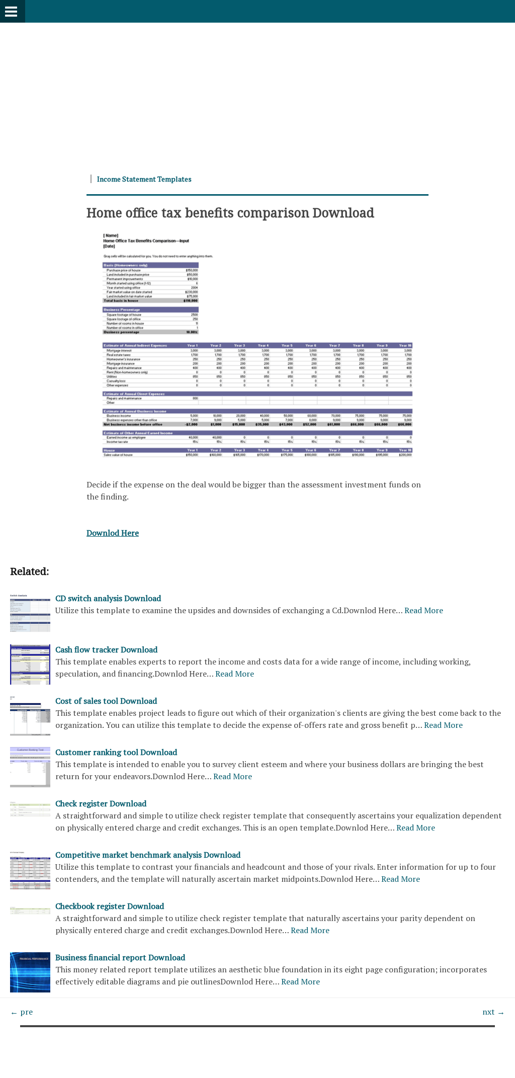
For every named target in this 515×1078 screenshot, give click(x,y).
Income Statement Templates (144, 179)
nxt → (493, 1011)
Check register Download (100, 803)
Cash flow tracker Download (106, 649)
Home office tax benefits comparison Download (230, 212)
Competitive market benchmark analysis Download (147, 854)
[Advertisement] (257, 93)
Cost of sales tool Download (106, 700)
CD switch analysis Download (108, 598)
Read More (423, 610)
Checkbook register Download (109, 905)
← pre (21, 1011)
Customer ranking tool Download (116, 752)
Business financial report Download (120, 957)
